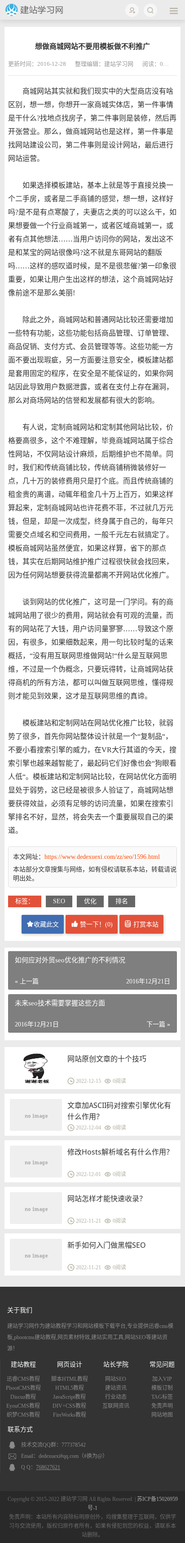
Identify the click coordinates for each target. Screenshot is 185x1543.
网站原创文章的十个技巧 (106, 1059)
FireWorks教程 (69, 1415)
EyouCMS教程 (23, 1406)
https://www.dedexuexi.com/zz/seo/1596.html (102, 856)
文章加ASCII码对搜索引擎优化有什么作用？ (119, 1110)
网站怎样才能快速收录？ (106, 1198)
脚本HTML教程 (69, 1379)
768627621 (48, 1467)
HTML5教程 (69, 1388)
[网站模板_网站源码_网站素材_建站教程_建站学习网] (35, 14)
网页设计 (69, 1364)
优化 (90, 901)
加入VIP (162, 1379)
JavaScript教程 (69, 1397)
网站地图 (162, 1415)
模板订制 (162, 1388)
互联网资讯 (115, 1406)
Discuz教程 (23, 1397)
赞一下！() (95, 924)
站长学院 (115, 1364)
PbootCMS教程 (23, 1388)
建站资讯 (116, 1388)
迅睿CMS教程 (23, 1379)
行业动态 (116, 1397)
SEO (59, 901)
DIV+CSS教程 (69, 1406)
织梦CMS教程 (23, 1415)
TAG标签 (162, 1397)
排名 (121, 901)
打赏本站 (145, 924)
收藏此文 (46, 924)
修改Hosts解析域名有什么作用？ (120, 1152)
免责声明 (162, 1406)
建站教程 (23, 1364)
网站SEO (115, 1379)
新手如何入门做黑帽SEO (106, 1245)
